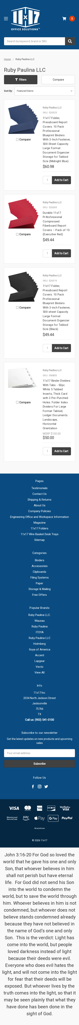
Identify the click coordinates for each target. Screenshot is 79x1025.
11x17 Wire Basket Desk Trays (39, 534)
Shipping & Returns (39, 499)
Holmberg (39, 643)
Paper (39, 583)
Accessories (40, 566)
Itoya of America (39, 649)
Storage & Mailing (40, 589)
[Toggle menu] (6, 18)
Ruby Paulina (40, 626)
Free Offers (39, 595)
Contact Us (39, 494)
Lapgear (40, 661)
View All (39, 672)
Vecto (39, 666)
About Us (39, 505)
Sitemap (39, 540)
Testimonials (39, 488)
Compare (58, 79)
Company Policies (39, 511)
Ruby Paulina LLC (39, 638)
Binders (39, 560)
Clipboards (39, 572)
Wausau (40, 620)
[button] (20, 79)
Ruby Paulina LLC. (39, 615)
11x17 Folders (39, 528)
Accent (39, 655)
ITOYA (40, 632)
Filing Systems (39, 577)
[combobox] (39, 41)
